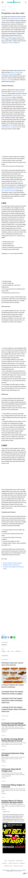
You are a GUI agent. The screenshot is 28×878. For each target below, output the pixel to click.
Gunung (3, 719)
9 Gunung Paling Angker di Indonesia (13, 786)
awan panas (19, 181)
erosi (18, 42)
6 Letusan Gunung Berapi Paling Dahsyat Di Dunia (12, 740)
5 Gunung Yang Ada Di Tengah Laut (11, 770)
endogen (3, 651)
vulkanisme (18, 651)
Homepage (3, 6)
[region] (14, 57)
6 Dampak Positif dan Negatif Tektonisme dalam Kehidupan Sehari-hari (12, 700)
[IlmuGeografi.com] (14, 2)
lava (12, 651)
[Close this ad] (27, 873)
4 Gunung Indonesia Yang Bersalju (12, 754)
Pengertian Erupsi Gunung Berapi (11, 564)
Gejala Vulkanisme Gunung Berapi (9, 126)
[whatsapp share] (11, 637)
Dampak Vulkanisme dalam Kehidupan (12, 563)
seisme (9, 79)
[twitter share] (5, 637)
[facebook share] (2, 637)
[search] (26, 2)
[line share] (14, 637)
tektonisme (4, 79)
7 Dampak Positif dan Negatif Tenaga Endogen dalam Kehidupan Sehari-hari (13, 709)
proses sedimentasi (10, 42)
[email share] (8, 637)
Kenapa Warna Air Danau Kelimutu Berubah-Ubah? (12, 802)
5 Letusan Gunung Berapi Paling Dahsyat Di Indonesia (13, 724)
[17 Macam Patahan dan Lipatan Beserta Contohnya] (14, 675)
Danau (3, 797)
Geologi (10, 6)
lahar (8, 651)
